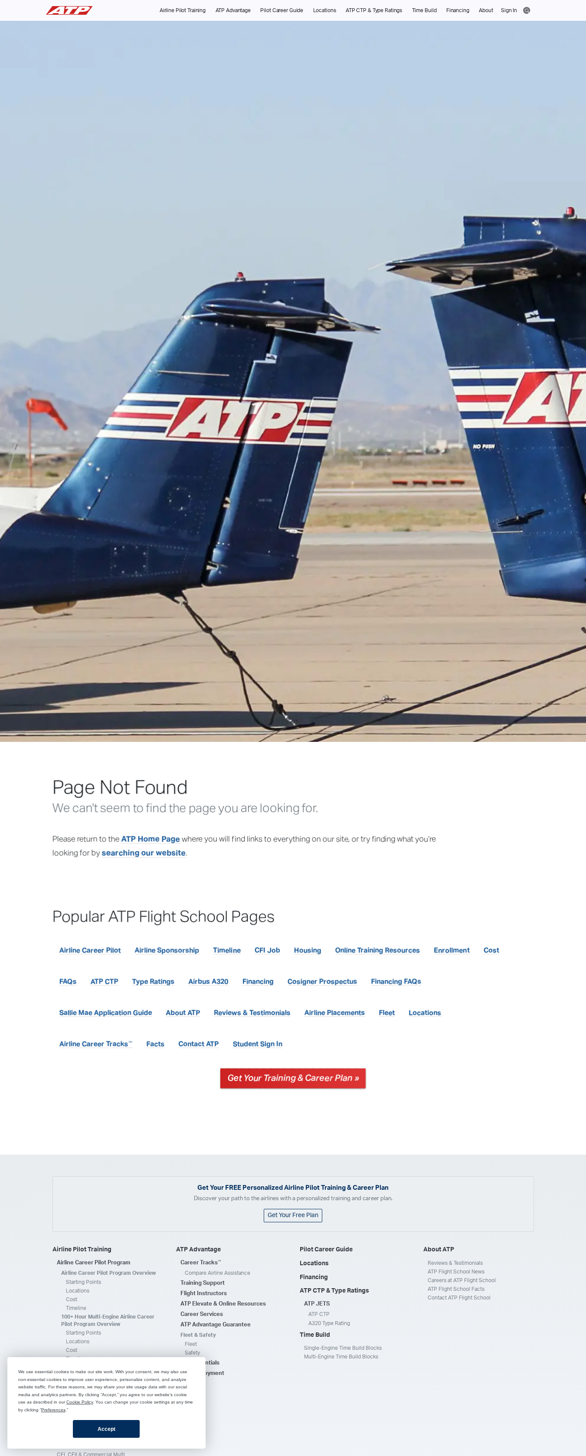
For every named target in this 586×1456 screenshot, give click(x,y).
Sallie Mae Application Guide (105, 1012)
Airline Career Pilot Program (93, 1263)
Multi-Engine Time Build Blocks (341, 1356)
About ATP (183, 1012)
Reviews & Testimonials (252, 1012)
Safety (192, 1352)
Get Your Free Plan (293, 1215)
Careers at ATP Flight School (462, 1280)
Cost (491, 950)
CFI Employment (202, 1373)
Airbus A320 (209, 981)
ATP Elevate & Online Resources (223, 1304)
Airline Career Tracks (96, 1044)
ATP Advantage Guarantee (215, 1325)
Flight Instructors (203, 1293)
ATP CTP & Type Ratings (374, 10)
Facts (156, 1044)
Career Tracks (200, 1263)
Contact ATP (199, 1044)
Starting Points (83, 1282)
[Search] (527, 9)
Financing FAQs (396, 981)
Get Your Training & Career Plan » (293, 1078)
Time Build (424, 10)
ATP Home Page (150, 839)
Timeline (227, 950)
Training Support (202, 1283)
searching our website (144, 853)
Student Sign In (257, 1044)
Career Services (201, 1314)
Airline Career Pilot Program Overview (108, 1273)
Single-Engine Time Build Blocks (343, 1348)
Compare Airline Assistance (217, 1273)
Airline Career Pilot (90, 950)
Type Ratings (153, 981)
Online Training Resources (377, 950)
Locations (324, 10)
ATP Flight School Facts (456, 1289)
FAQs (68, 981)
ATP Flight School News (456, 1271)
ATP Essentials (199, 1363)
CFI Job (267, 950)
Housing (307, 950)
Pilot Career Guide (281, 10)
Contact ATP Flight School (459, 1297)
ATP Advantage (233, 10)
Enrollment (452, 950)
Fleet (387, 1012)
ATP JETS (317, 1304)
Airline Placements (334, 1012)
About (486, 10)
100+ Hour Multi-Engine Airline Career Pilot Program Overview (107, 1320)
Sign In (509, 10)
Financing (457, 10)
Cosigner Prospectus (322, 981)
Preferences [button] (53, 1409)
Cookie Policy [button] (79, 1402)
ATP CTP (104, 981)
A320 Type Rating (329, 1323)
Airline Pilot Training (183, 10)
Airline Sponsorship (167, 950)
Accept (106, 1429)
